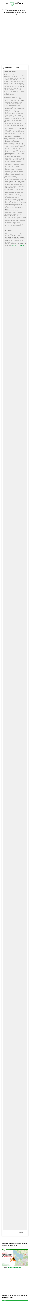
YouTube (20, 4)
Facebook (22, 4)
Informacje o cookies (17, 245)
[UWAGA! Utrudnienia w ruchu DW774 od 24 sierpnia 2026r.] (15, 1266)
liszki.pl (4, 9)
